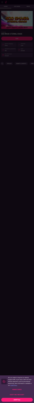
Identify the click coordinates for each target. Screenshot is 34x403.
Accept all (17, 400)
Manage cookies (17, 389)
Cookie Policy (13, 385)
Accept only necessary (17, 394)
